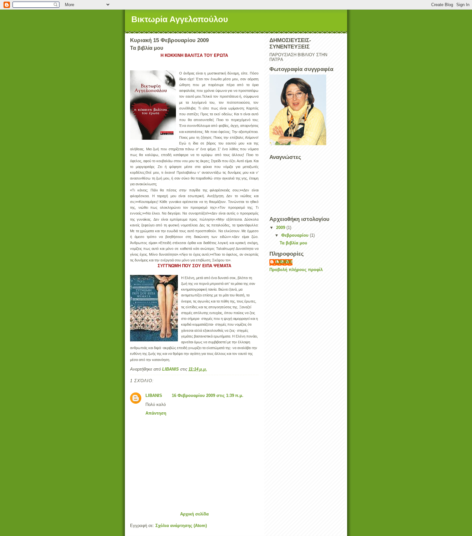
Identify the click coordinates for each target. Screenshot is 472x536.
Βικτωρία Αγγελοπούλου (179, 19)
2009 (281, 227)
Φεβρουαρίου (295, 235)
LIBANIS (153, 395)
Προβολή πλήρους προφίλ (296, 269)
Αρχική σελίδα (194, 514)
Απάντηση (155, 413)
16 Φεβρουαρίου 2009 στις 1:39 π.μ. (207, 395)
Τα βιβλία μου (293, 243)
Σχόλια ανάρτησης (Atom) (181, 525)
